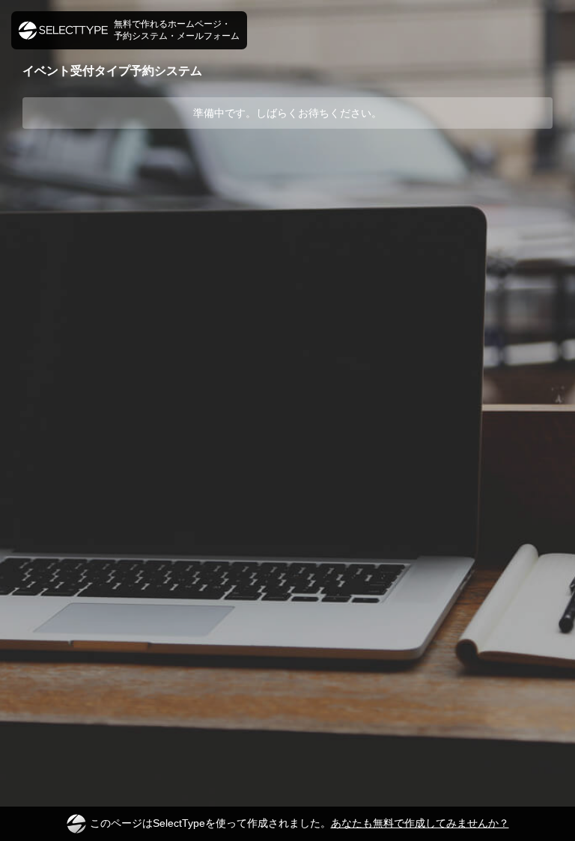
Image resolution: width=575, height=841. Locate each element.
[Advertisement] (287, 188)
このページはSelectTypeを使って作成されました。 (299, 823)
